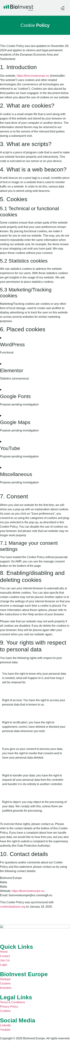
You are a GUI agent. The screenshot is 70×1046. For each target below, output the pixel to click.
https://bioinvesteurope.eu (33, 75)
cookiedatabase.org (12, 906)
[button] (62, 8)
